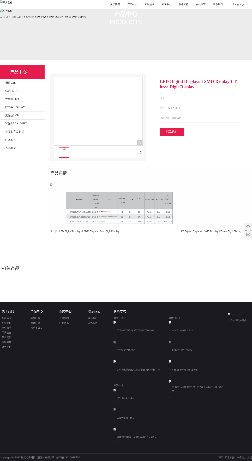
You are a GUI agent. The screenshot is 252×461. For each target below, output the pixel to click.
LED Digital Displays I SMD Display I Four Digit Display (89, 231)
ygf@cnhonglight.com (184, 369)
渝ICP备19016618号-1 (68, 457)
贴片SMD (11, 90)
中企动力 (242, 457)
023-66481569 (125, 397)
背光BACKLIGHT (16, 123)
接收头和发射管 (14, 131)
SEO (221, 457)
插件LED (16, 16)
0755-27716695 (145, 330)
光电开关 (10, 147)
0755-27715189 (126, 330)
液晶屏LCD (12, 115)
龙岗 (249, 457)
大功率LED (12, 98)
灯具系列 (10, 139)
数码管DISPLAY (15, 107)
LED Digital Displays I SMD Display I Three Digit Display (211, 231)
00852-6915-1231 (182, 330)
